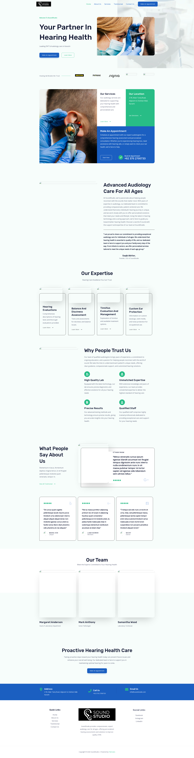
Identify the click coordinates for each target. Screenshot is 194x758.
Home (88, 4)
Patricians (112, 752)
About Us (97, 4)
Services (107, 4)
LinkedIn (139, 721)
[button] (148, 4)
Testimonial (118, 4)
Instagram (139, 718)
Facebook (139, 715)
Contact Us (130, 4)
